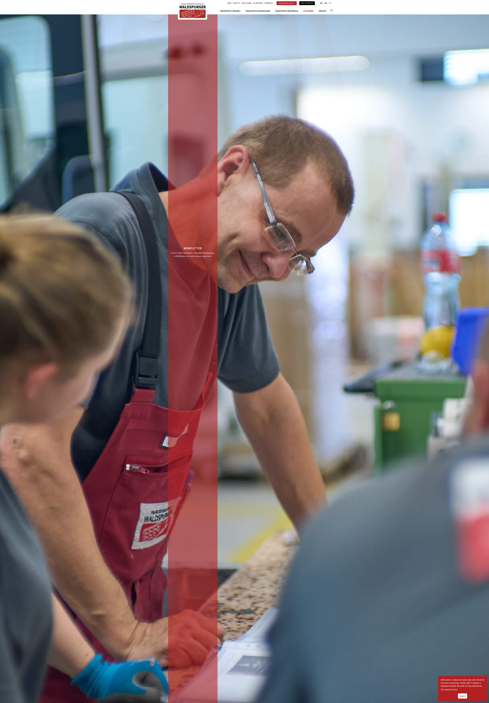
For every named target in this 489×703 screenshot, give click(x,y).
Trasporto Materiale (286, 11)
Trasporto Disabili (230, 11)
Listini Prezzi (258, 3)
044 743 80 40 (307, 3)
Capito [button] (462, 696)
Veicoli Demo (247, 3)
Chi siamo (308, 11)
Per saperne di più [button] (449, 689)
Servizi (322, 11)
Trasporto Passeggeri (257, 11)
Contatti (236, 3)
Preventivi (269, 3)
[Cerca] (331, 10)
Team (229, 3)
